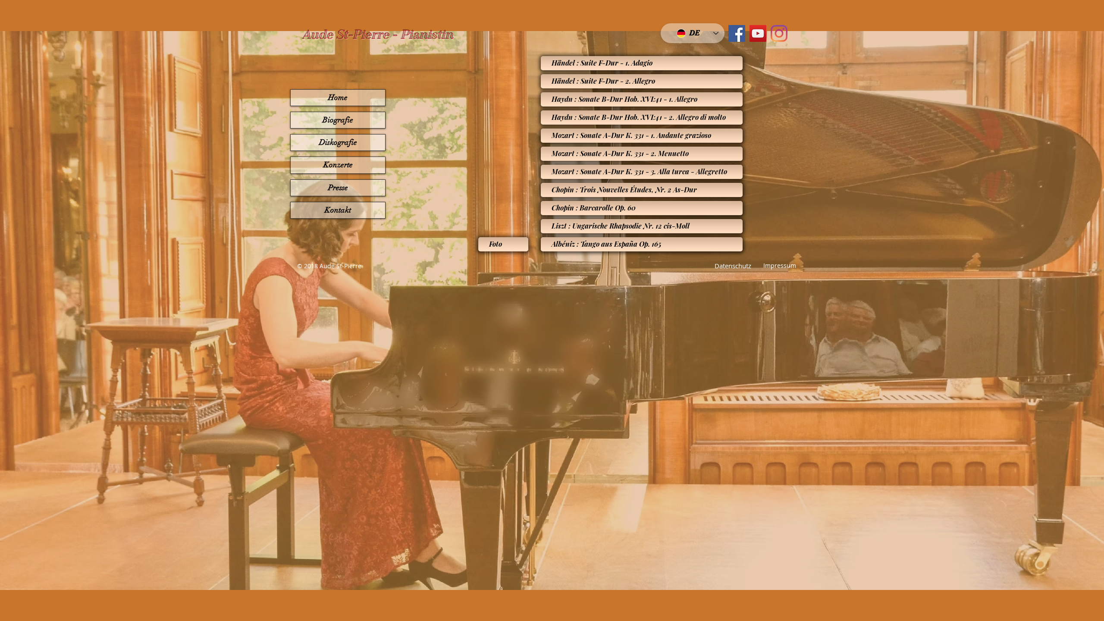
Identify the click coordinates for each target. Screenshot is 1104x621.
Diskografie (338, 142)
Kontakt (338, 210)
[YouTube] (758, 33)
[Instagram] (779, 33)
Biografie (338, 120)
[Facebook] (736, 33)
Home (338, 97)
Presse (338, 187)
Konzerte (338, 164)
